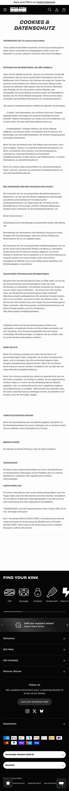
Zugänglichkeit (34, 783)
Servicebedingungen (53, 783)
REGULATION (15, 778)
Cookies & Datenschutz (14, 783)
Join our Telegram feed (34, 702)
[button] (63, 9)
